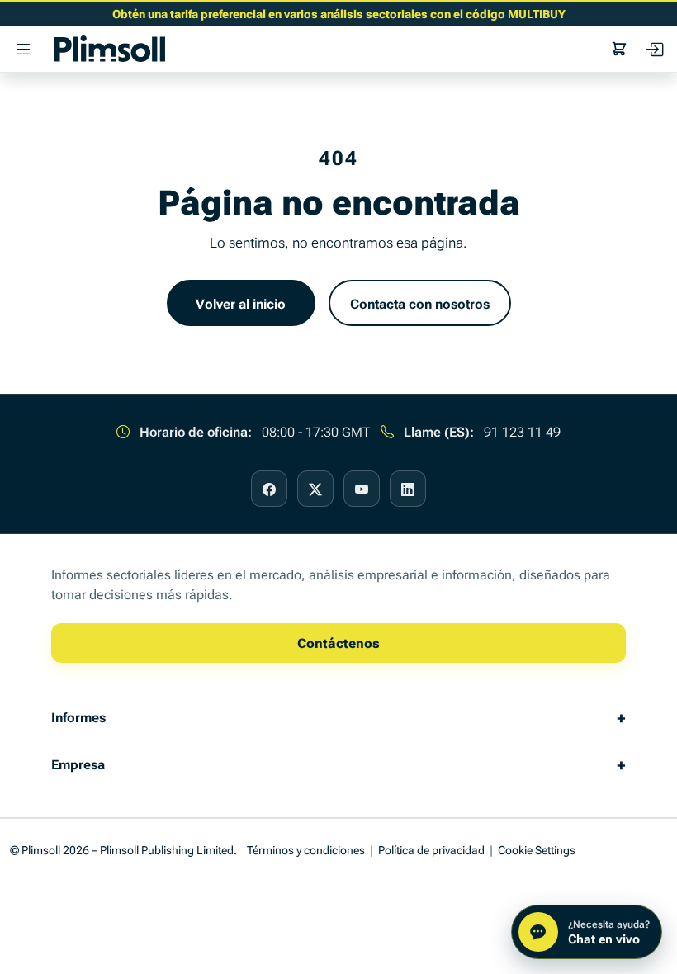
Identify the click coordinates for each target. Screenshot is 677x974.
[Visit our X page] (315, 488)
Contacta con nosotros (420, 303)
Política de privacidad (431, 849)
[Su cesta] (619, 48)
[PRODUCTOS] (23, 48)
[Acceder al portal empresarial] (653, 48)
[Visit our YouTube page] (361, 488)
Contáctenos (338, 642)
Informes (78, 716)
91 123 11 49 (522, 431)
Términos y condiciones (306, 849)
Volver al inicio (241, 303)
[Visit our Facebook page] (269, 488)
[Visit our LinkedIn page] (408, 488)
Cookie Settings (536, 849)
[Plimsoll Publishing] (109, 48)
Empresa (78, 763)
